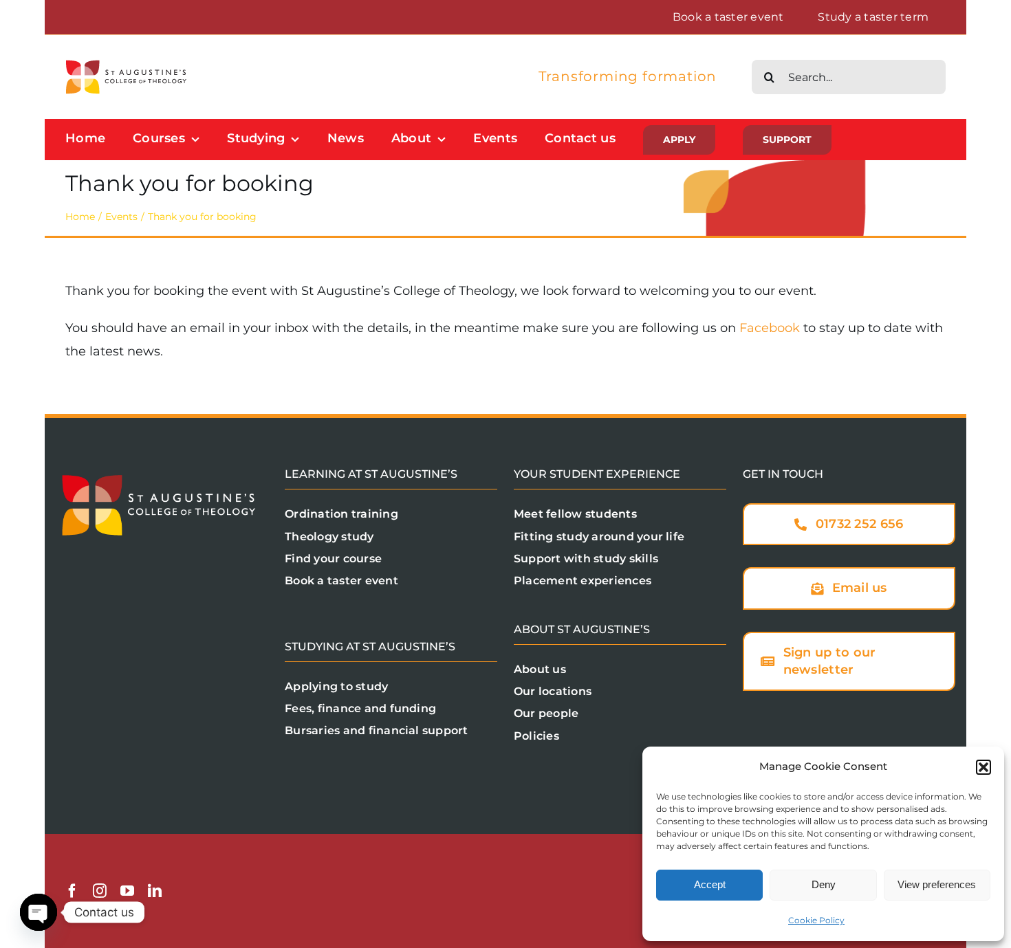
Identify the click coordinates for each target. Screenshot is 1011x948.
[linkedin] (155, 891)
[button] (983, 767)
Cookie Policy (816, 920)
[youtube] (127, 891)
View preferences (937, 884)
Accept (710, 884)
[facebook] (72, 891)
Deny (824, 884)
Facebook (769, 327)
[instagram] (100, 891)
